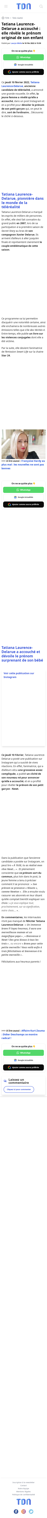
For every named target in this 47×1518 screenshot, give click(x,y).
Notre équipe (23, 1488)
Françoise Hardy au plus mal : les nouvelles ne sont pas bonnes (23, 464)
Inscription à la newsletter (24, 1482)
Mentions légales (23, 1491)
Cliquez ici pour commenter (19, 1089)
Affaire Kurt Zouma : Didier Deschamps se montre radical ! (23, 1034)
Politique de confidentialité (23, 1494)
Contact (23, 1485)
